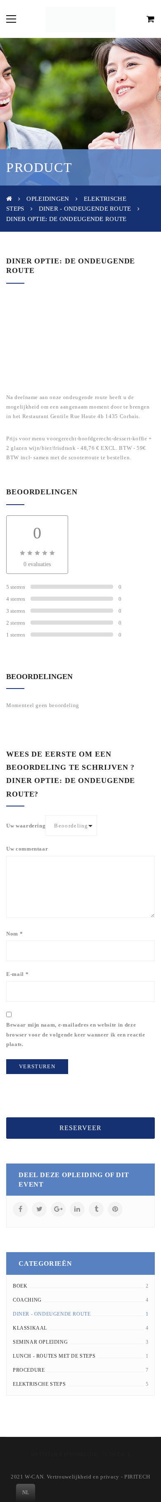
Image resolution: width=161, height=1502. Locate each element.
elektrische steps (39, 1384)
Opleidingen (47, 198)
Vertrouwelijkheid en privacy (83, 1477)
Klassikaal (30, 1328)
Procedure (29, 1370)
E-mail (17, 974)
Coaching (27, 1300)
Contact (117, 1454)
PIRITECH (137, 1477)
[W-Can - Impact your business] (80, 19)
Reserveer (80, 1127)
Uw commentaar (27, 849)
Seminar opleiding (40, 1342)
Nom (14, 934)
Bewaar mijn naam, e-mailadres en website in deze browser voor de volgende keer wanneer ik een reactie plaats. (75, 1034)
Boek (20, 1286)
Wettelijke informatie (64, 1454)
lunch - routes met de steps (54, 1356)
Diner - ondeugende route (85, 208)
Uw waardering (25, 826)
